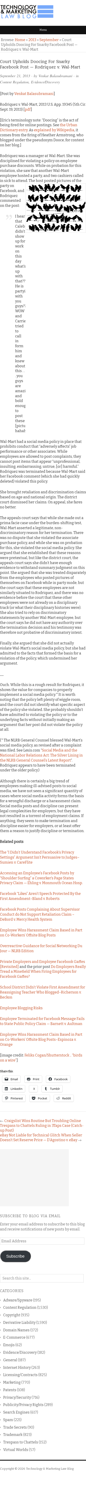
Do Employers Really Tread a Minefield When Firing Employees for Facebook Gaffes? (43, 972)
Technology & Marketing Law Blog (50, 1468)
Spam (8, 1420)
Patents (9, 1390)
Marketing (12, 1382)
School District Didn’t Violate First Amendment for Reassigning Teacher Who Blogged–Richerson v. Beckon (42, 992)
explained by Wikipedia (54, 130)
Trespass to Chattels (20, 1442)
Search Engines (16, 1412)
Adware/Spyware (17, 1300)
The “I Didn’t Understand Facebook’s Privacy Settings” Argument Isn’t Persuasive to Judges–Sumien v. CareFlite (39, 857)
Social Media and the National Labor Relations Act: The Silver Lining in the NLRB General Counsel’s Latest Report (41, 755)
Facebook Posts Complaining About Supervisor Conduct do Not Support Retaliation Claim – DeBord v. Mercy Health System (40, 914)
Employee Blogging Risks (21, 1008)
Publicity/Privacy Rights (23, 1405)
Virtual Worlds (15, 1450)
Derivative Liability (19, 1322)
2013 (32, 40)
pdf (28, 109)
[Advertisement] (34, 1177)
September (49, 40)
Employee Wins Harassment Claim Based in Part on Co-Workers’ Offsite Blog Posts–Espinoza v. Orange (41, 1039)
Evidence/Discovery (45, 81)
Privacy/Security (17, 1397)
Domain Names (16, 1330)
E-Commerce (14, 1337)
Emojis (9, 1345)
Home (20, 40)
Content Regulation (14, 81)
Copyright (11, 1315)
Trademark (12, 1435)
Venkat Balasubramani (55, 75)
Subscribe (15, 1256)
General (10, 1360)
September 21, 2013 (15, 75)
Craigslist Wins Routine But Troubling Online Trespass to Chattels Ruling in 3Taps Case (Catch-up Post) (41, 1126)
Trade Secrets (15, 1427)
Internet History (17, 1367)
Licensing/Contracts (20, 1375)
